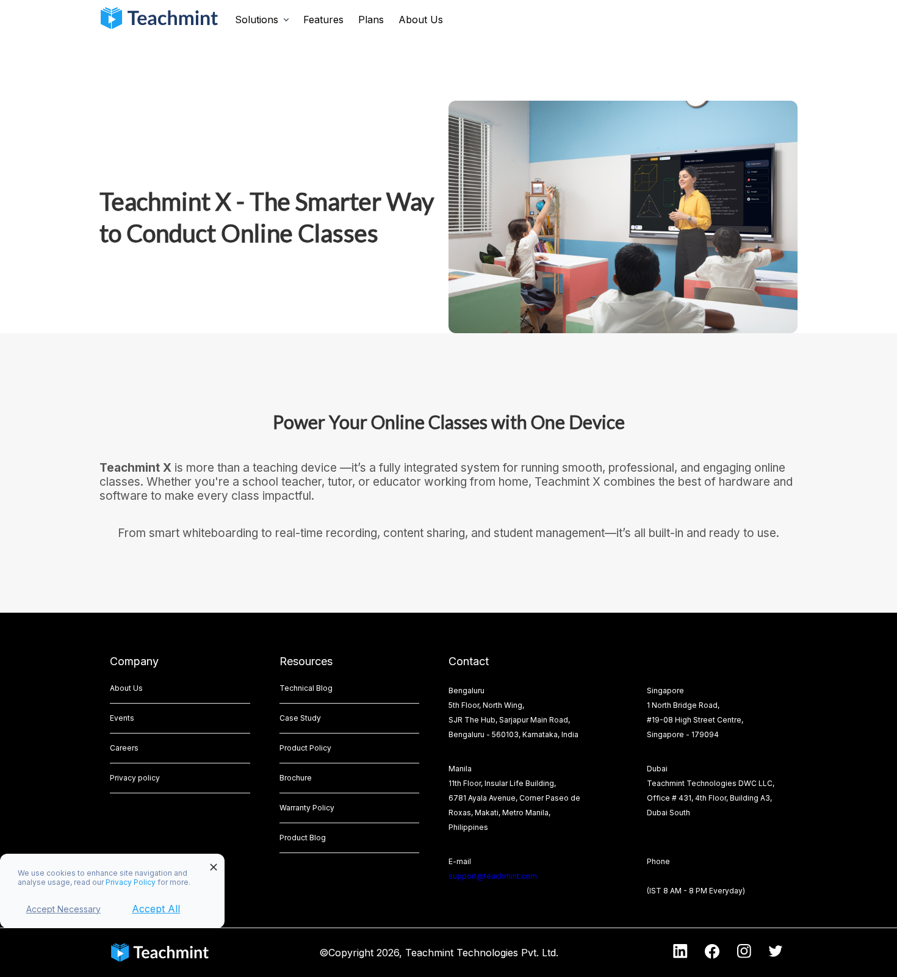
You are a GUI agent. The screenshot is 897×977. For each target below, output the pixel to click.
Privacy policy (135, 777)
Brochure (295, 777)
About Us (420, 19)
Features (323, 19)
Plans (371, 19)
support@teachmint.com (492, 876)
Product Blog (302, 837)
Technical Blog (306, 688)
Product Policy (305, 747)
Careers (124, 747)
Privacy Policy (131, 882)
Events (122, 718)
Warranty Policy (306, 807)
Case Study (300, 718)
